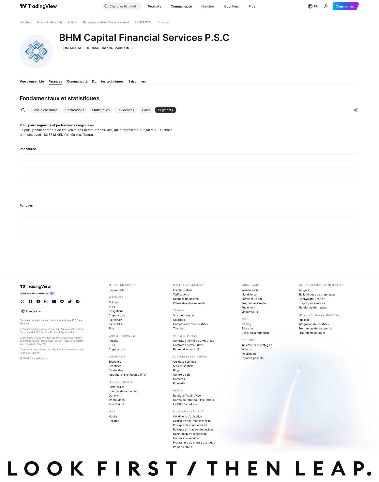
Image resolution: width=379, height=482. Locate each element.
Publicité (304, 319)
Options (114, 395)
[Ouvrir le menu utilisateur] (326, 6)
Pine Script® (116, 404)
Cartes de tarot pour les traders (193, 399)
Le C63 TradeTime (185, 404)
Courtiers (231, 6)
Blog (176, 370)
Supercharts (116, 290)
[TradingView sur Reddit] (78, 301)
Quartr (35, 352)
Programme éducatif (311, 332)
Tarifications (181, 294)
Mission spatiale (183, 366)
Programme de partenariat (315, 328)
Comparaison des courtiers (190, 324)
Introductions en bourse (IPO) (128, 374)
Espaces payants (252, 358)
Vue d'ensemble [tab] (32, 81)
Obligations (116, 311)
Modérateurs (249, 311)
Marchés (208, 6)
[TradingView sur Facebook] (30, 301)
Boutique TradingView (187, 395)
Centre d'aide (181, 374)
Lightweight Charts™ (311, 298)
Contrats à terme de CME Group (193, 340)
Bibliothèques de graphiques (316, 294)
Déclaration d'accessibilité (190, 433)
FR (316, 6)
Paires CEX (116, 319)
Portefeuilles (116, 386)
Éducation (247, 328)
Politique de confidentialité (190, 425)
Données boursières (186, 298)
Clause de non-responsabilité (192, 420)
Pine (111, 328)
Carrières (179, 379)
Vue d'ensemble (183, 315)
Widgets (303, 290)
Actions (113, 302)
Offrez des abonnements (189, 303)
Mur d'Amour (249, 294)
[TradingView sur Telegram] (62, 301)
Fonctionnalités (182, 290)
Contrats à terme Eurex (188, 345)
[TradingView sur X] (22, 301)
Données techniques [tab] (108, 81)
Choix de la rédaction (255, 332)
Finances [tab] (55, 81)
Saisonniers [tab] (137, 81)
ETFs (112, 306)
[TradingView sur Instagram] (46, 301)
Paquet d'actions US (186, 349)
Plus (252, 6)
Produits (154, 6)
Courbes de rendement (123, 391)
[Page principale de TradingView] (38, 6)
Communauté (181, 6)
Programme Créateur (254, 303)
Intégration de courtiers (313, 324)
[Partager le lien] (356, 110)
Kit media (179, 383)
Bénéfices (115, 366)
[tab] (46, 110)
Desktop (114, 420)
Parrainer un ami (251, 298)
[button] (164, 6)
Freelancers (248, 353)
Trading (246, 324)
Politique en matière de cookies (193, 429)
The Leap (179, 328)
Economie (115, 361)
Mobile (113, 416)
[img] (127, 48)
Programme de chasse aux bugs (194, 442)
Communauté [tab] (77, 81)
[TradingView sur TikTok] (70, 301)
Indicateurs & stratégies (256, 345)
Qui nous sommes (184, 361)
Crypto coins (117, 315)
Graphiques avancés (311, 303)
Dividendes (116, 370)
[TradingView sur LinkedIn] (54, 301)
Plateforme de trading (312, 307)
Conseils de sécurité (186, 438)
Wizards (246, 349)
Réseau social (250, 290)
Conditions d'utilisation (187, 416)
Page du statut (182, 446)
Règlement (248, 307)
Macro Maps (117, 399)
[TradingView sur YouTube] (38, 301)
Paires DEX (116, 324)
